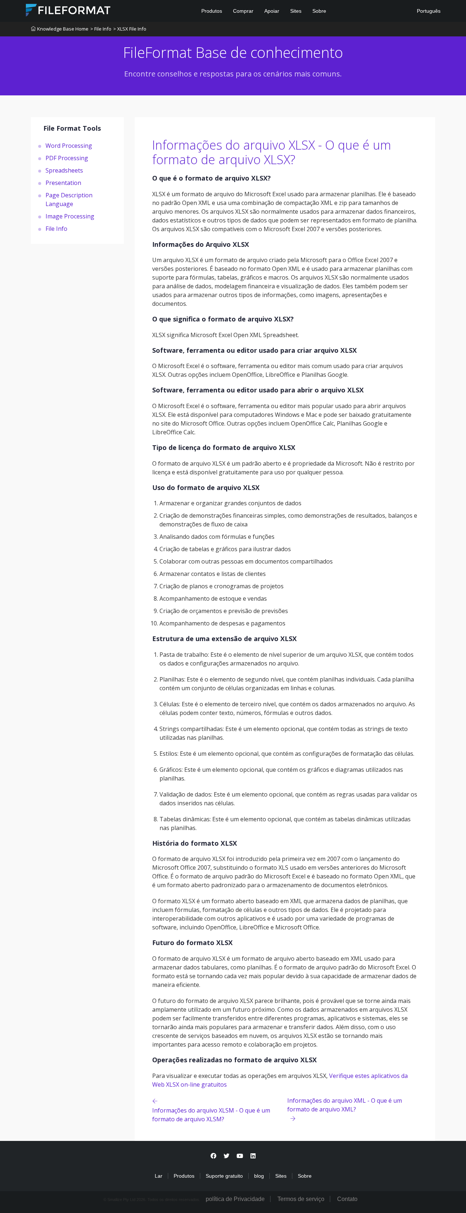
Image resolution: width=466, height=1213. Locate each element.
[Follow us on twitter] (226, 1156)
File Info (56, 228)
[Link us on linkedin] (253, 1156)
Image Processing (70, 216)
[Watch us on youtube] (240, 1156)
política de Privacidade (235, 1199)
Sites (295, 11)
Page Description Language (69, 199)
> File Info (100, 28)
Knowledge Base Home (62, 28)
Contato (347, 1199)
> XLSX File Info (129, 28)
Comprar (243, 11)
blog (259, 1176)
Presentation (63, 182)
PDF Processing (67, 158)
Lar (158, 1176)
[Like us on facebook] (213, 1156)
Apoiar (271, 11)
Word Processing (69, 145)
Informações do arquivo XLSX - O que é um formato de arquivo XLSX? (271, 152)
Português (428, 11)
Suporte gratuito (224, 1176)
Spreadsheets (64, 170)
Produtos (211, 11)
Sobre (319, 11)
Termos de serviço (300, 1199)
